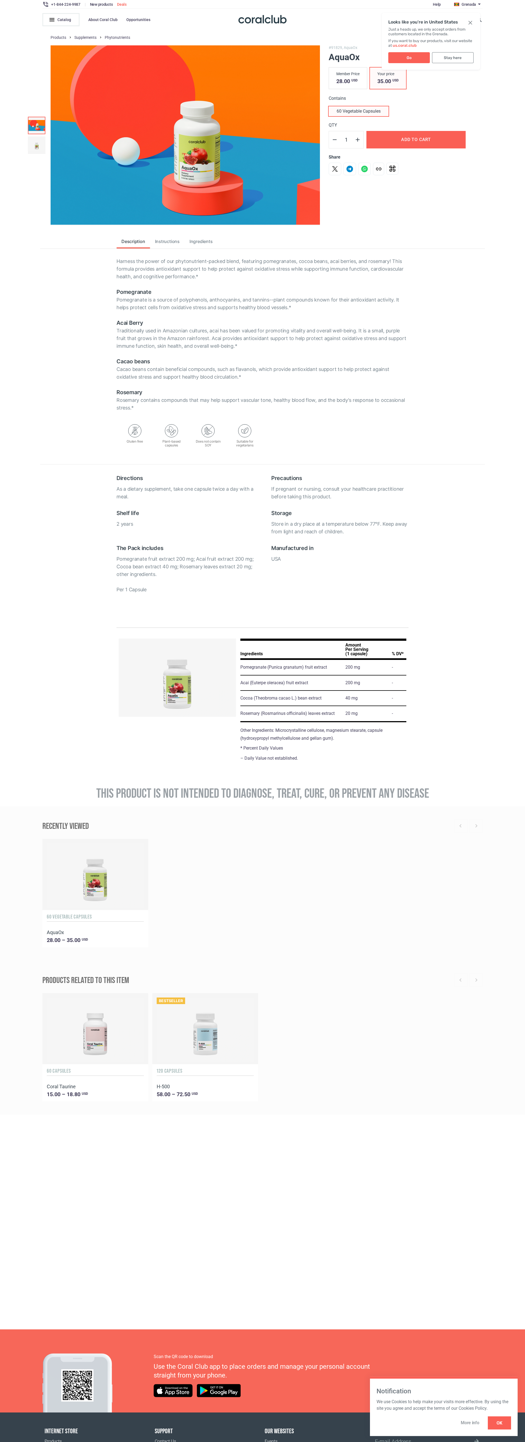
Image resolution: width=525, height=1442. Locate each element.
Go (409, 57)
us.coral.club (405, 45)
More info (470, 1422)
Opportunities (138, 20)
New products (101, 4)
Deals (122, 4)
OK (499, 1423)
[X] (335, 169)
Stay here (453, 57)
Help (437, 4)
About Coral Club (103, 19)
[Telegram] (349, 169)
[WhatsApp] (364, 169)
